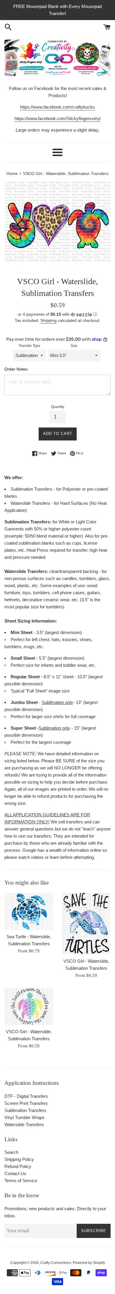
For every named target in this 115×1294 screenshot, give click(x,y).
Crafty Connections (55, 1263)
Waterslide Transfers (24, 1124)
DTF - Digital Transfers (26, 1096)
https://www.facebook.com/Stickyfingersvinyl (57, 118)
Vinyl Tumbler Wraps (24, 1117)
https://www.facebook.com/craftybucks (57, 106)
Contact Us (15, 1173)
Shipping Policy (19, 1159)
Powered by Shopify (89, 1263)
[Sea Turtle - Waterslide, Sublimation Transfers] (28, 911)
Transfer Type (29, 346)
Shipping (48, 320)
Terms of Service (20, 1180)
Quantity (57, 407)
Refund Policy (17, 1166)
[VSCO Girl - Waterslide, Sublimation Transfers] (86, 923)
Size (74, 346)
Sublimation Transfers (25, 1110)
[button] (57, 314)
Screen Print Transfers (26, 1103)
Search (11, 1152)
